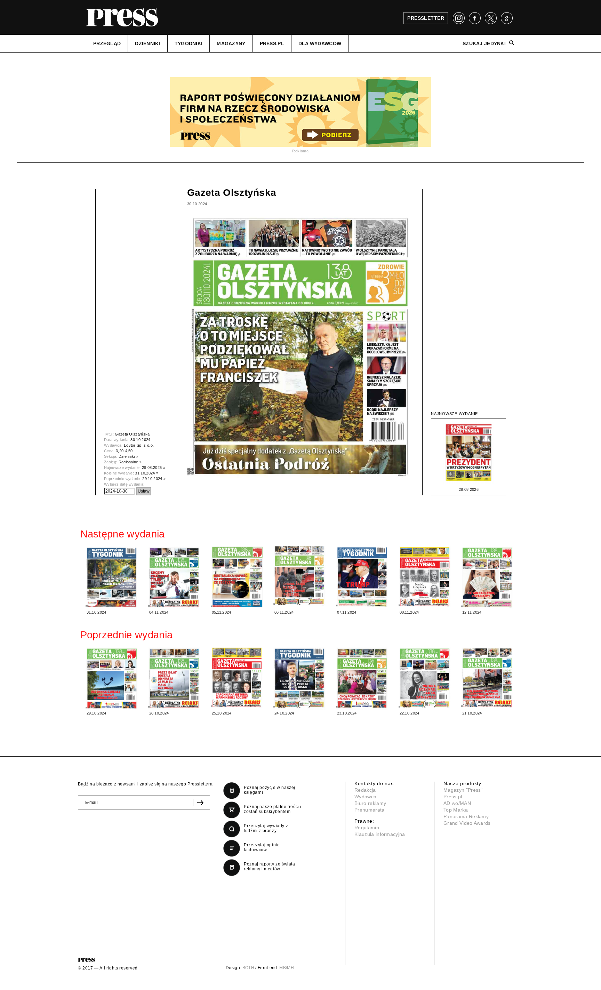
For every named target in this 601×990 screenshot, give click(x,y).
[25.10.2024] (237, 677)
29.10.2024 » (154, 479)
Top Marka (455, 810)
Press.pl (452, 796)
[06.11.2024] (299, 576)
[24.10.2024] (299, 678)
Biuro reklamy (370, 803)
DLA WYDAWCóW (319, 43)
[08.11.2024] (425, 577)
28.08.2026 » (153, 467)
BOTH (248, 967)
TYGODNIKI (189, 43)
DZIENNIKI (147, 43)
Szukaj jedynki (484, 43)
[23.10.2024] (362, 678)
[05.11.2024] (237, 577)
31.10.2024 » (146, 473)
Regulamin (366, 827)
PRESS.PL (272, 43)
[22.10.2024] (425, 678)
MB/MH (286, 967)
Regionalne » (130, 462)
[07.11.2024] (362, 576)
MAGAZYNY (231, 43)
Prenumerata (369, 810)
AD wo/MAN (457, 803)
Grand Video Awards (467, 823)
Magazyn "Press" (463, 790)
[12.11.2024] (487, 577)
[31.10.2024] (112, 577)
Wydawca (365, 796)
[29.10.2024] (112, 678)
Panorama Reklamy (466, 816)
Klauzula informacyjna (379, 834)
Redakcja (365, 790)
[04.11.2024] (174, 577)
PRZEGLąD (107, 43)
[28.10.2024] (174, 678)
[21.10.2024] (487, 677)
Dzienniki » (128, 456)
